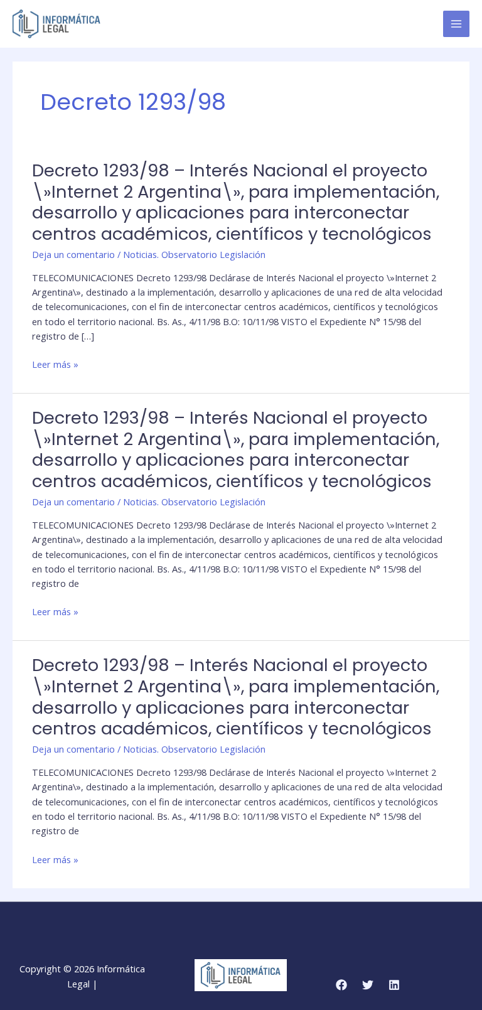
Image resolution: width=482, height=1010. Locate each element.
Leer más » (55, 364)
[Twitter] (367, 985)
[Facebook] (341, 985)
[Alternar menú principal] (456, 24)
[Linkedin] (394, 985)
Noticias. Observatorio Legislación (194, 254)
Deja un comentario (73, 254)
